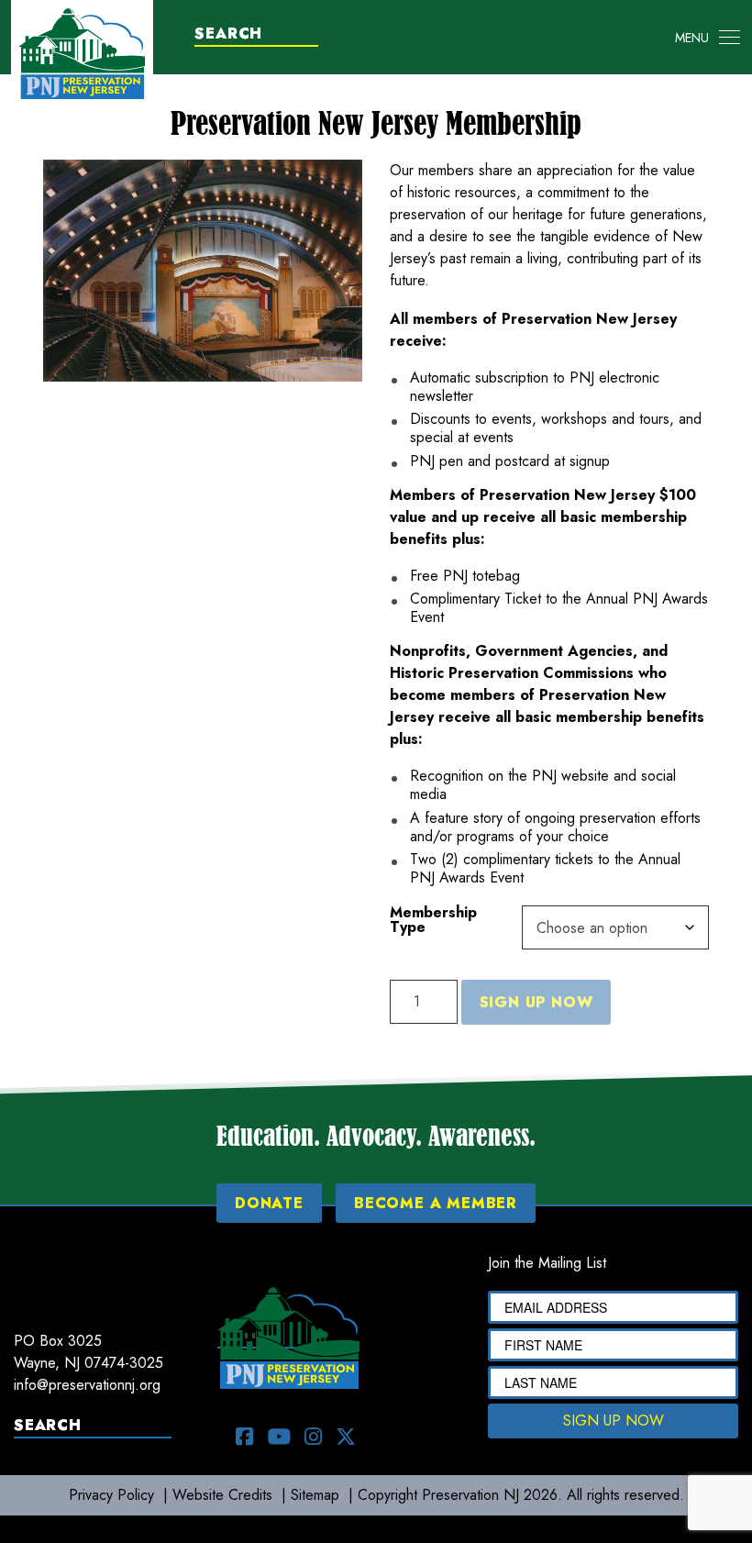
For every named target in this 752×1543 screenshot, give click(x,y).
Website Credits (222, 1494)
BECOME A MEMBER (435, 1203)
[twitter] (346, 1437)
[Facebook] (245, 1437)
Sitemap (315, 1494)
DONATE (269, 1203)
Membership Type (433, 920)
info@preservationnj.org (87, 1384)
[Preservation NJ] (81, 51)
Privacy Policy (111, 1494)
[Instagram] (313, 1437)
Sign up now (536, 1002)
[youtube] (279, 1437)
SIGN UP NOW (613, 1420)
